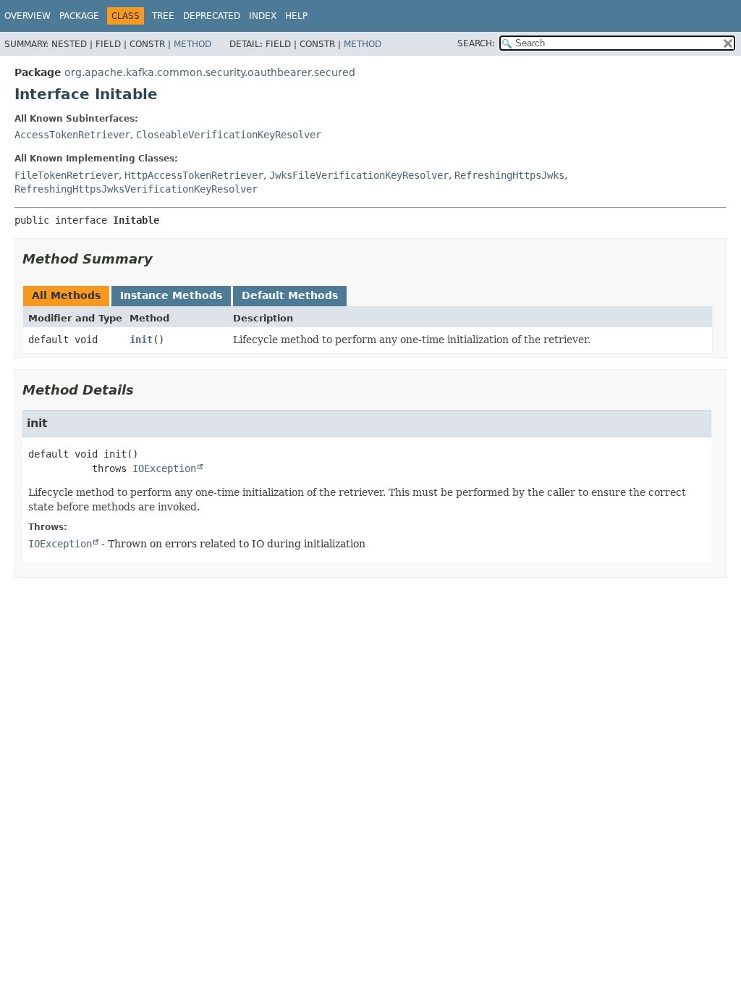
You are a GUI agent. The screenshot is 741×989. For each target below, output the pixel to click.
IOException (164, 468)
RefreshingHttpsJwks (509, 175)
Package (79, 16)
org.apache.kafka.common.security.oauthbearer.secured (209, 72)
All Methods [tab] (66, 295)
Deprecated (211, 16)
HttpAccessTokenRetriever (193, 175)
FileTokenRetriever (66, 175)
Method (192, 44)
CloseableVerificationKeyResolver (228, 134)
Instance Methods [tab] (171, 295)
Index (262, 16)
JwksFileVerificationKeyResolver (359, 175)
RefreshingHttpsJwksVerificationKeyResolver (136, 189)
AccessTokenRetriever (72, 134)
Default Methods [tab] (290, 295)
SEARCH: (476, 43)
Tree (163, 16)
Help (296, 16)
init (141, 339)
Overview (27, 16)
